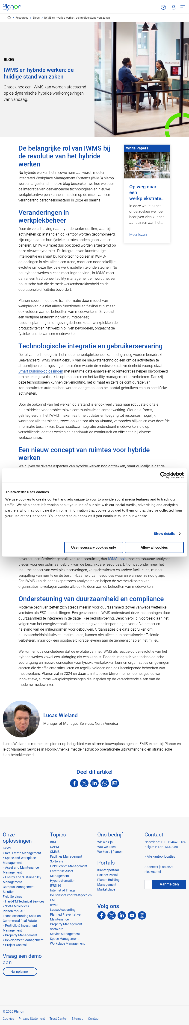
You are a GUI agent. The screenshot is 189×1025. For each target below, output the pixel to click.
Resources (21, 17)
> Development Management (23, 940)
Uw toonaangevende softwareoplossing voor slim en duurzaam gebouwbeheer (9, 17)
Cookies (8, 1018)
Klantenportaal (108, 870)
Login (173, 7)
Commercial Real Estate (20, 921)
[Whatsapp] (104, 783)
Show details (164, 534)
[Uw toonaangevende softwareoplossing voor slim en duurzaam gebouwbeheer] (12, 7)
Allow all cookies (154, 547)
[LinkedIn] (94, 783)
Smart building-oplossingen (40, 371)
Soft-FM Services (17, 906)
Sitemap (77, 1018)
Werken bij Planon (110, 851)
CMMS (54, 851)
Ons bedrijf (110, 835)
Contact (154, 835)
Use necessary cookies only (93, 547)
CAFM (54, 847)
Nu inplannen (20, 971)
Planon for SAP (13, 911)
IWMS (7, 848)
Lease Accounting (63, 909)
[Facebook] (74, 783)
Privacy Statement (32, 1018)
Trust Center (58, 1018)
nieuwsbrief (153, 872)
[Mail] (115, 783)
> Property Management (20, 935)
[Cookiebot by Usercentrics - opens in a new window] (163, 475)
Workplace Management (67, 943)
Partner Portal (107, 875)
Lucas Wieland (60, 715)
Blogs (36, 17)
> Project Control (15, 945)
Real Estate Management (23, 853)
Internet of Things (62, 890)
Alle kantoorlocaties (161, 856)
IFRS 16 (55, 885)
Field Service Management (68, 866)
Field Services (12, 896)
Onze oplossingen (17, 838)
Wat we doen (106, 847)
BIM (53, 842)
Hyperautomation (62, 880)
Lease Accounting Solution (22, 916)
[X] (84, 783)
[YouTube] (132, 915)
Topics (58, 835)
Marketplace (106, 889)
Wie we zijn (105, 842)
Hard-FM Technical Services (24, 901)
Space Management (64, 939)
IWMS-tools (117, 559)
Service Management (65, 934)
